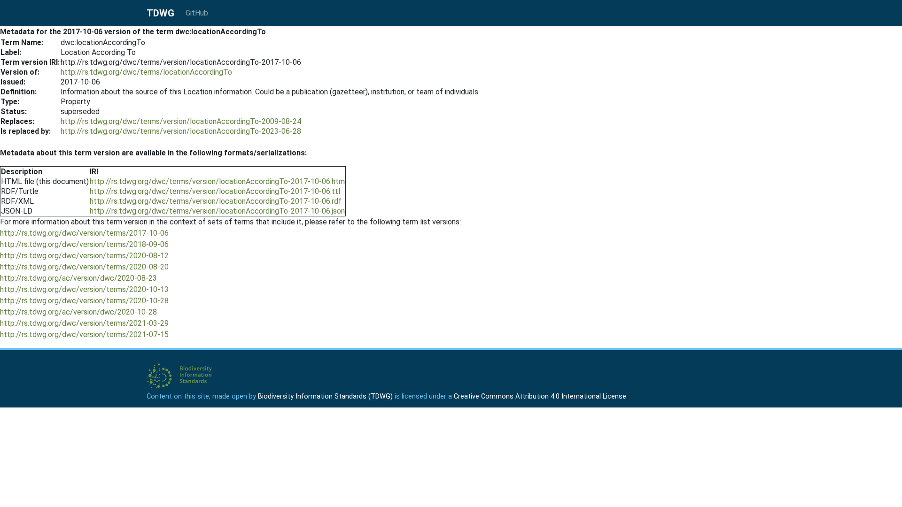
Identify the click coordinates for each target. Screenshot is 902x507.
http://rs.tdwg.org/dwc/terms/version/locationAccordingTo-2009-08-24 (181, 121)
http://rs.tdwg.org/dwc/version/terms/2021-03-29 (84, 323)
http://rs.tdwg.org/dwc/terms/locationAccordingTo (146, 72)
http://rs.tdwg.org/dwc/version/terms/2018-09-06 (84, 244)
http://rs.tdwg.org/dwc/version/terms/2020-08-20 (84, 266)
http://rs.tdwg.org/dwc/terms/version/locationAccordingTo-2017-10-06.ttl (215, 191)
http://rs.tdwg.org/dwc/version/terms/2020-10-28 (84, 300)
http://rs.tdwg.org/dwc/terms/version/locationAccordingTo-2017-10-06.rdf (216, 201)
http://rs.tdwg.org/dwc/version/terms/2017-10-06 (84, 233)
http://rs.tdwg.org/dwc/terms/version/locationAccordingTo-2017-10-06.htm (217, 181)
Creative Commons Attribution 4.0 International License (540, 396)
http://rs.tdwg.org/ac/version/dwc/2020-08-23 (78, 278)
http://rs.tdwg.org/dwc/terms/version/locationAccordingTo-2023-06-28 (181, 131)
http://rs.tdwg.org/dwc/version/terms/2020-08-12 (84, 255)
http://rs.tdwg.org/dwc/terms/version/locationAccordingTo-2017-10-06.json (217, 211)
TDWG (160, 13)
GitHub (197, 12)
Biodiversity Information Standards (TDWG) (325, 396)
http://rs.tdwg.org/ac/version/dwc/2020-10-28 (78, 311)
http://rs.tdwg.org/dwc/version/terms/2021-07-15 (84, 334)
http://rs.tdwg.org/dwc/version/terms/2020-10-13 (84, 289)
